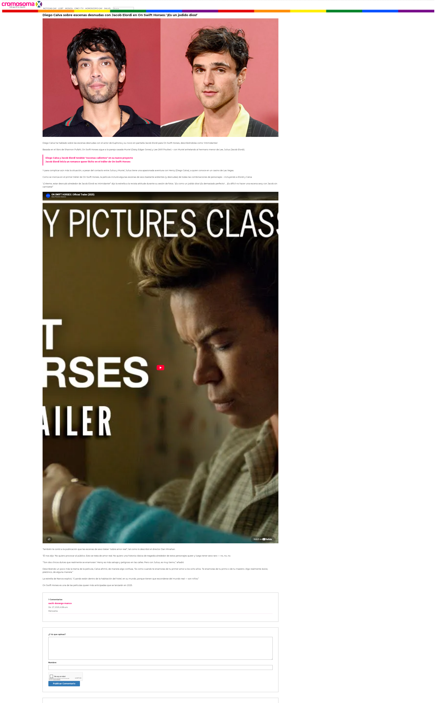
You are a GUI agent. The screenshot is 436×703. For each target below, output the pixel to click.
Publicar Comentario (64, 683)
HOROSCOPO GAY (93, 8)
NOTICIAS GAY (49, 8)
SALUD (107, 8)
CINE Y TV (78, 8)
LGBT (60, 8)
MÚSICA (69, 8)
